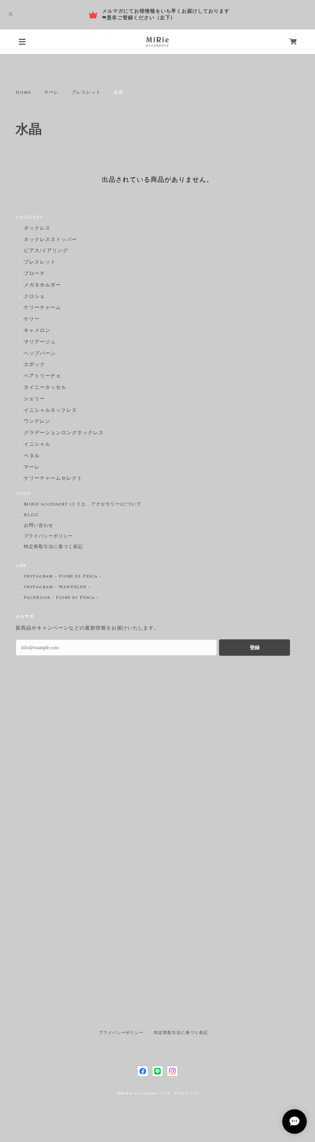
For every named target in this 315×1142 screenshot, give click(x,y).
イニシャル (37, 444)
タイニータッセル (45, 387)
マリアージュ (40, 342)
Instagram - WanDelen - (57, 587)
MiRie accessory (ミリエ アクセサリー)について (83, 504)
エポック (34, 364)
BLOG (31, 515)
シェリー (34, 399)
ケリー (32, 319)
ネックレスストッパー (50, 240)
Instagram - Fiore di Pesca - (62, 576)
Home (23, 92)
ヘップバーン (40, 353)
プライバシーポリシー (48, 536)
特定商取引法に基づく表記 (53, 547)
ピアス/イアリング (46, 251)
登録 (255, 647)
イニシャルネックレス (50, 410)
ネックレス (37, 228)
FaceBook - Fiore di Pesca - (61, 597)
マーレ (51, 92)
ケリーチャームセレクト (53, 478)
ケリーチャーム (42, 308)
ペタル (32, 456)
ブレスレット (86, 92)
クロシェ (34, 296)
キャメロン (37, 330)
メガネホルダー (42, 285)
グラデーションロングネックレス (63, 433)
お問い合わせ (38, 525)
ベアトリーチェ (42, 376)
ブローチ (34, 274)
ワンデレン (37, 421)
